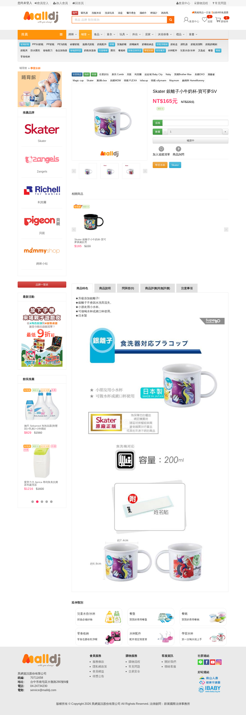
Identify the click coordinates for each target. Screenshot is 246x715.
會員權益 (98, 671)
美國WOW (115, 80)
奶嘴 (112, 44)
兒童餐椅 (103, 50)
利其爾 (42, 202)
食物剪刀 (47, 50)
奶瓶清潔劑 (196, 44)
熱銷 (86, 74)
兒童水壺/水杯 (187, 50)
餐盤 (210, 50)
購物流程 (202, 3)
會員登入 (43, 3)
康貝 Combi (118, 74)
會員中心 (184, 3)
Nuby (168, 74)
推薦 (24, 34)
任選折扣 (104, 74)
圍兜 (113, 50)
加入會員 (62, 3)
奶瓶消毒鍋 (162, 44)
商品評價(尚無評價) (157, 288)
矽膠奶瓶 (74, 44)
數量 (157, 131)
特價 (94, 74)
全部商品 (77, 74)
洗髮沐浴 (96, 13)
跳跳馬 (164, 13)
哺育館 (23, 68)
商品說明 (105, 288)
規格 (157, 122)
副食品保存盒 (134, 50)
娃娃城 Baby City (154, 74)
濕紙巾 (143, 13)
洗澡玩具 (109, 13)
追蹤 (210, 19)
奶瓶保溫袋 (90, 50)
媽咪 (71, 34)
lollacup (144, 80)
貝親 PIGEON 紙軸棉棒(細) (39, 482)
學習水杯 (148, 50)
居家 (148, 34)
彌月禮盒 (131, 13)
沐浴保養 (163, 34)
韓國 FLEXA (130, 80)
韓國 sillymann (158, 80)
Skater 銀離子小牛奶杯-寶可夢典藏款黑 (90, 241)
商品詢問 (178, 154)
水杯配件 (172, 50)
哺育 (84, 34)
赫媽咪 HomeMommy (193, 80)
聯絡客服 (170, 666)
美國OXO (200, 74)
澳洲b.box (102, 80)
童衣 (109, 34)
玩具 (122, 34)
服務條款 (98, 661)
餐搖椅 (121, 50)
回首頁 (79, 3)
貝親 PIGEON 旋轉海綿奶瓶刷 (41, 425)
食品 (96, 34)
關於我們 (170, 661)
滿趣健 (211, 74)
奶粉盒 (174, 44)
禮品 (179, 34)
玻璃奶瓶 (25, 44)
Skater (42, 140)
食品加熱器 (61, 50)
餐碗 (218, 50)
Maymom (174, 80)
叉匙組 (201, 50)
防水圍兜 (35, 50)
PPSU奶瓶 (37, 44)
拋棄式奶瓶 (88, 44)
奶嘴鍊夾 (134, 44)
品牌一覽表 (42, 284)
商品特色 (82, 288)
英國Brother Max (183, 74)
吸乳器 (84, 13)
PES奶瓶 (62, 44)
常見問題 (220, 3)
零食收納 (25, 56)
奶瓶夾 (24, 50)
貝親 (42, 233)
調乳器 (184, 44)
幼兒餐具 (160, 50)
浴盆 (120, 13)
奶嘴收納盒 (148, 44)
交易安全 (134, 671)
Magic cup (78, 80)
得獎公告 (98, 676)
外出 (135, 34)
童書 (191, 34)
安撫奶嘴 (121, 44)
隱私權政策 (100, 666)
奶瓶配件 (102, 44)
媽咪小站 (42, 263)
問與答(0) (128, 288)
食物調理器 (75, 50)
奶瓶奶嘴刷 (211, 44)
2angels (42, 171)
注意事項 (187, 288)
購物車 (224, 21)
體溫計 (153, 13)
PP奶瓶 (50, 44)
